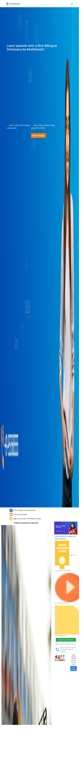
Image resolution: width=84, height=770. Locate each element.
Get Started (73, 668)
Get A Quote (38, 135)
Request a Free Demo (66, 640)
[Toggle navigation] (71, 4)
